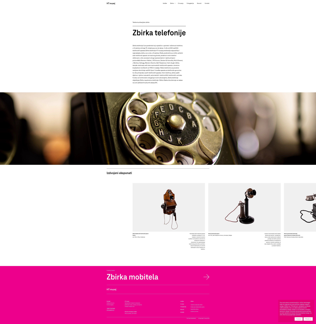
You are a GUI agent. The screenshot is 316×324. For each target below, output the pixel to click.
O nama (182, 304)
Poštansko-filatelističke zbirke (197, 307)
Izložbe (165, 3)
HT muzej (111, 3)
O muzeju (180, 3)
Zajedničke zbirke (194, 309)
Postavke (298, 319)
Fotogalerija (190, 3)
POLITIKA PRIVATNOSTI (191, 318)
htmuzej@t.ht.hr (110, 310)
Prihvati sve (308, 319)
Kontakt (207, 3)
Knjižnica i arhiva (194, 311)
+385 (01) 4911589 (111, 308)
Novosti (199, 3)
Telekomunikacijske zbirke (196, 304)
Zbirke (172, 3)
